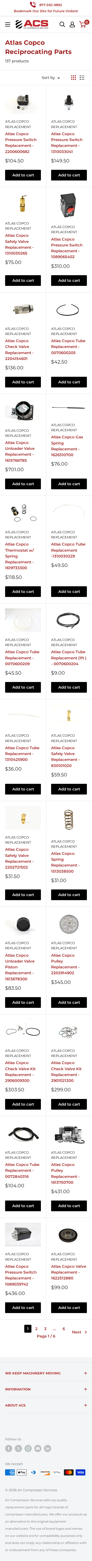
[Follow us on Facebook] (8, 1448)
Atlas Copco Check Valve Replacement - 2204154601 (19, 349)
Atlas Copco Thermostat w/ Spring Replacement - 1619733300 (19, 556)
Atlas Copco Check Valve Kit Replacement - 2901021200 (66, 1071)
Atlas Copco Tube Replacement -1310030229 (68, 550)
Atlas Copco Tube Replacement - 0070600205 (68, 346)
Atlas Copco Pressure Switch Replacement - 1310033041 (67, 142)
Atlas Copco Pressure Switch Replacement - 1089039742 (21, 1275)
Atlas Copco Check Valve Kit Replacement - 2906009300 (20, 1071)
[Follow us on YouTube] (37, 1448)
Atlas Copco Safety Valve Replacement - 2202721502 (19, 858)
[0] (82, 24)
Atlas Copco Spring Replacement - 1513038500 (65, 862)
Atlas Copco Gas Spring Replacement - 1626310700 (67, 446)
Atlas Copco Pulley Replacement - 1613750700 (65, 1173)
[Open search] (62, 24)
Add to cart (23, 175)
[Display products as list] (82, 77)
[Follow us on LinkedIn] (47, 1448)
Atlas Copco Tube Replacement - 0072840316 (22, 1170)
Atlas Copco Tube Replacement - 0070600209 (22, 657)
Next (76, 1332)
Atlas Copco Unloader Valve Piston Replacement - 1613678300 (19, 967)
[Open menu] (7, 24)
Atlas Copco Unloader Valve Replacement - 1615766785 (19, 451)
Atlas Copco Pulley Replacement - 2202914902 (65, 964)
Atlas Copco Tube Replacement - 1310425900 (22, 753)
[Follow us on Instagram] (28, 1448)
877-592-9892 (50, 5)
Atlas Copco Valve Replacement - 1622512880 (68, 1272)
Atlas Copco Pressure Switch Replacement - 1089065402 (67, 248)
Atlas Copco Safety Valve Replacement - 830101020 (65, 756)
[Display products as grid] (73, 77)
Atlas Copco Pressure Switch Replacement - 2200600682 (21, 142)
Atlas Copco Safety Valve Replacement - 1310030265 (19, 244)
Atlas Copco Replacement (18, 124)
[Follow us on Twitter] (18, 1448)
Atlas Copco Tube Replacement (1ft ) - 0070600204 (68, 657)
